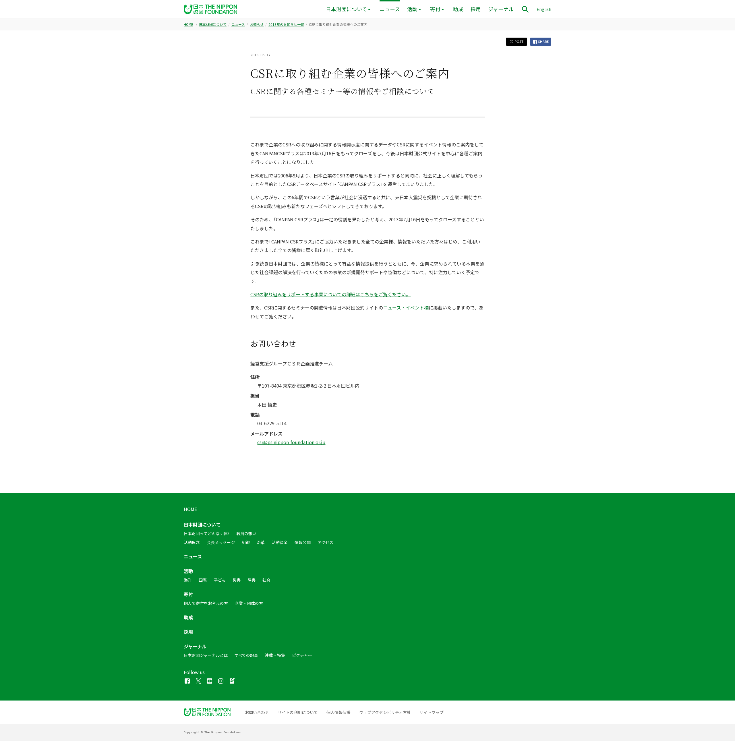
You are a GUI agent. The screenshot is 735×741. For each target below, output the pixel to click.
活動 (412, 9)
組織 (246, 542)
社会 (266, 580)
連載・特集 (275, 655)
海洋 (188, 580)
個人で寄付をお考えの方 (206, 603)
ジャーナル (501, 9)
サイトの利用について (298, 712)
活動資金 (280, 542)
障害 (251, 580)
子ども (220, 580)
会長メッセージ (221, 542)
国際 (203, 580)
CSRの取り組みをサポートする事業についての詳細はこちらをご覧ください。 (330, 294)
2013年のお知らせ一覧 (286, 24)
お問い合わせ (257, 712)
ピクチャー (302, 655)
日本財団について (346, 9)
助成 (458, 9)
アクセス (325, 542)
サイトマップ (431, 712)
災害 (237, 580)
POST (519, 41)
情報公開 (303, 542)
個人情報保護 (338, 712)
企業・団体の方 (249, 603)
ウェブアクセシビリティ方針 (385, 712)
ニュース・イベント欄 (406, 307)
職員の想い (246, 533)
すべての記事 (246, 655)
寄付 (435, 9)
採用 (476, 9)
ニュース (390, 9)
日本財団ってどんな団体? (206, 533)
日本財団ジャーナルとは (206, 655)
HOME (188, 24)
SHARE (543, 41)
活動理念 (192, 542)
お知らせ (257, 24)
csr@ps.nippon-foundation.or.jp (291, 442)
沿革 (261, 542)
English (544, 9)
